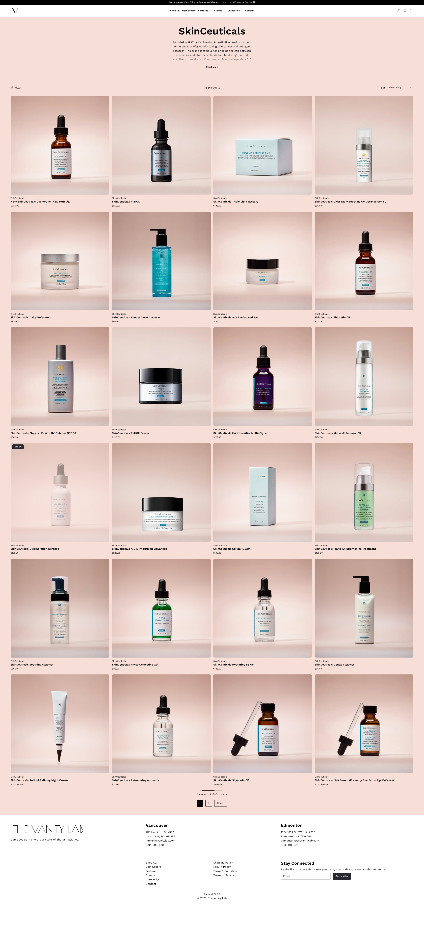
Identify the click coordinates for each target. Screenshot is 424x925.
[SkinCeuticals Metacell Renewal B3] (364, 376)
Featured (203, 10)
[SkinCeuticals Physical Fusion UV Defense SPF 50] (60, 376)
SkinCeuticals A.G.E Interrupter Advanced (139, 548)
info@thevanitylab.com (160, 840)
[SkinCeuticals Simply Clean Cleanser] (161, 261)
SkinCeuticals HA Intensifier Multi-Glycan (240, 433)
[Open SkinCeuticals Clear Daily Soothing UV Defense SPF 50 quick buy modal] (408, 190)
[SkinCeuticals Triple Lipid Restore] (262, 145)
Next (219, 803)
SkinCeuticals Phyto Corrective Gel (135, 664)
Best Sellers (153, 866)
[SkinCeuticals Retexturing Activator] (161, 723)
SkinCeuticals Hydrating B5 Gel (233, 664)
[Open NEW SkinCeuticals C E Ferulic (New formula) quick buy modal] (104, 190)
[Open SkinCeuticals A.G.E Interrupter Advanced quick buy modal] (206, 537)
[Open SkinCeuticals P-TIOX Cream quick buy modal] (206, 421)
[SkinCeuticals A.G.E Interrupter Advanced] (161, 492)
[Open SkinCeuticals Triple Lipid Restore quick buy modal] (307, 190)
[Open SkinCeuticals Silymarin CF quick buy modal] (307, 768)
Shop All (151, 862)
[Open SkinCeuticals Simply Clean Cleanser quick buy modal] (206, 305)
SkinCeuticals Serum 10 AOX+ (232, 548)
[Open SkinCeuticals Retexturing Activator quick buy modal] (206, 768)
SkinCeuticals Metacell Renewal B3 (338, 433)
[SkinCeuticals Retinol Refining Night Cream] (60, 723)
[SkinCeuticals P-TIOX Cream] (161, 376)
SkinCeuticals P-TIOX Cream (130, 433)
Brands (218, 10)
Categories (234, 10)
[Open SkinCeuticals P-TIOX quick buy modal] (206, 190)
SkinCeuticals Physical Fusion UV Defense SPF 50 (43, 433)
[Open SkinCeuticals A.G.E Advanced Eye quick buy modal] (307, 305)
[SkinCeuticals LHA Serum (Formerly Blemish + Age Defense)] (364, 723)
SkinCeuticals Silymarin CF (231, 780)
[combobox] (400, 87)
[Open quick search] (405, 10)
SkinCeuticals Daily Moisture (30, 317)
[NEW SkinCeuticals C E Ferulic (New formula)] (60, 145)
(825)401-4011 (289, 844)
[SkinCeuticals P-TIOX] (161, 145)
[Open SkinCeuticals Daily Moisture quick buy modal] (104, 305)
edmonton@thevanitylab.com (300, 840)
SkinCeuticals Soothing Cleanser (32, 664)
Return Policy (222, 866)
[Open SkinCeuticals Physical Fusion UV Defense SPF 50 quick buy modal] (104, 421)
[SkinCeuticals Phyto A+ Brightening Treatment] (364, 492)
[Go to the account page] (399, 10)
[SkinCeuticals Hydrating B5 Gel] (262, 608)
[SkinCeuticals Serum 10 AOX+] (262, 492)
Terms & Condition (225, 871)
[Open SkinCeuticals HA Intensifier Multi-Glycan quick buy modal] (307, 421)
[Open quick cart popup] (411, 10)
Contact (151, 883)
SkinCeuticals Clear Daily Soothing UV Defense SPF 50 (350, 201)
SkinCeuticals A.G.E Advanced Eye (235, 317)
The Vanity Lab (217, 898)
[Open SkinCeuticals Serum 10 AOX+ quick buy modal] (307, 537)
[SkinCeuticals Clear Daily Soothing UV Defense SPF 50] (364, 145)
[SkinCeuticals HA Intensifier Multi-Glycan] (262, 376)
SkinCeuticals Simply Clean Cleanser (136, 317)
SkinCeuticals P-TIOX (126, 201)
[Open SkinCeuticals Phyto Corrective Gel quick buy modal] (206, 653)
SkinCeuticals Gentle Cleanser (334, 664)
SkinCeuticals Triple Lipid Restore (235, 201)
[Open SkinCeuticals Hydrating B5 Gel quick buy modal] (307, 653)
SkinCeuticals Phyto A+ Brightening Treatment (345, 548)
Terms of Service (224, 875)
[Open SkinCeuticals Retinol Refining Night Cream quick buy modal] (104, 768)
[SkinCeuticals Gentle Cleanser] (364, 608)
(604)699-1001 (155, 844)
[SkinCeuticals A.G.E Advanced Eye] (262, 261)
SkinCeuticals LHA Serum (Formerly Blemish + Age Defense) (354, 780)
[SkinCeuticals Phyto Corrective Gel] (161, 608)
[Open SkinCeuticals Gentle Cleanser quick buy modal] (408, 653)
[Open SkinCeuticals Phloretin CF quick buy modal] (408, 305)
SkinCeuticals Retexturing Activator (135, 780)
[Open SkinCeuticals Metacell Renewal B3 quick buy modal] (408, 421)
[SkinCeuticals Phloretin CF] (364, 261)
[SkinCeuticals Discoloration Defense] (60, 492)
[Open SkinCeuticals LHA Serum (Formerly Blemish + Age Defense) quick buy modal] (408, 768)
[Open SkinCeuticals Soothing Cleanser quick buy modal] (104, 653)
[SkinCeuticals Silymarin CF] (262, 723)
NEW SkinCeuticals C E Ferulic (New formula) (41, 201)
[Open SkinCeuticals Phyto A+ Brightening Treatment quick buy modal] (408, 537)
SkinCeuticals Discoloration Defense (35, 548)
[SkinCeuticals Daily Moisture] (60, 261)
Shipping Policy (223, 862)
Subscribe (341, 876)
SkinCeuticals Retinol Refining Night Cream (39, 780)
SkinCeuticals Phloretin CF (332, 317)
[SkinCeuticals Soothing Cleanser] (60, 608)
